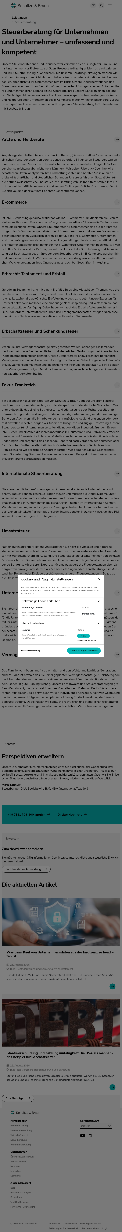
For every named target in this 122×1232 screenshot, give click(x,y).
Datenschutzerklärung (30, 650)
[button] (61, 601)
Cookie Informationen (86, 640)
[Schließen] (99, 579)
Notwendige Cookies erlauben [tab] (40, 601)
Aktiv (83, 636)
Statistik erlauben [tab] (32, 623)
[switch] (83, 636)
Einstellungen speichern (85, 650)
